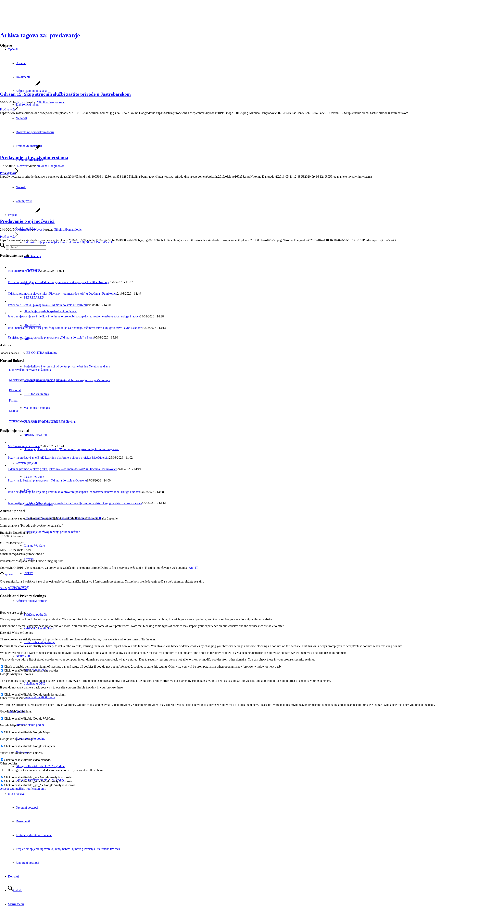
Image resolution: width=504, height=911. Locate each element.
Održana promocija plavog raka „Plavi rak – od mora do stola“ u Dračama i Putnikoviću (62, 293)
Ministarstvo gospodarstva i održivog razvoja (37, 380)
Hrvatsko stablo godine (30, 724)
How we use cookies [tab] (13, 612)
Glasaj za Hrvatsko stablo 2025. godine (40, 766)
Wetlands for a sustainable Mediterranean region (39, 421)
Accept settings (9, 788)
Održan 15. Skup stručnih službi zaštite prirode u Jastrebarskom (65, 94)
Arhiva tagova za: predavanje (40, 35)
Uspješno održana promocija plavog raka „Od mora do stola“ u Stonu (51, 337)
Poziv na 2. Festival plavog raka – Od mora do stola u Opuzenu (47, 305)
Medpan (14, 410)
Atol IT (193, 567)
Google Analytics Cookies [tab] (16, 674)
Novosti (22, 102)
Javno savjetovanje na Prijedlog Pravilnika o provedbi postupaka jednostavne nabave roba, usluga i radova (74, 316)
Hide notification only (32, 788)
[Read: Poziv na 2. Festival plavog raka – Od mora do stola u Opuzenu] (11, 301)
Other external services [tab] (14, 698)
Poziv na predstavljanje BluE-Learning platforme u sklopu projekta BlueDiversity (58, 282)
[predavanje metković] (20, 149)
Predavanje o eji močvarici (27, 221)
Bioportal (15, 390)
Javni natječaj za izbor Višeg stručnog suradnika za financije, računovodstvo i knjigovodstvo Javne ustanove (75, 327)
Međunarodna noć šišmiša (24, 270)
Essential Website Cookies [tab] (16, 632)
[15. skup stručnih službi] (20, 85)
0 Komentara (23, 229)
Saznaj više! (7, 588)
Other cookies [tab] (8, 763)
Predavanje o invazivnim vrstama (34, 157)
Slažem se (21, 588)
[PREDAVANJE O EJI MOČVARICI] (20, 212)
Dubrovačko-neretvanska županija (30, 369)
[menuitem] (264, 573)
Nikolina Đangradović (51, 102)
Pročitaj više (7, 109)
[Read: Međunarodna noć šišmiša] (11, 267)
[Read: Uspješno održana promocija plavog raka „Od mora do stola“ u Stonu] (10, 334)
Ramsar (14, 400)
